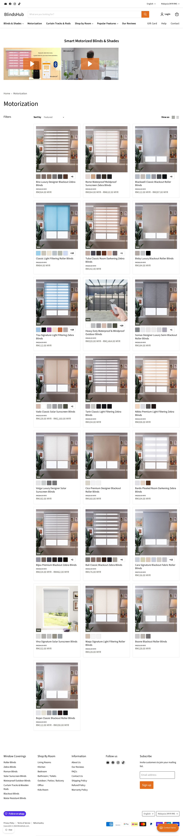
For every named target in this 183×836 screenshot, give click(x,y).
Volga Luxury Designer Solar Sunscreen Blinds (51, 490)
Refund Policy (78, 785)
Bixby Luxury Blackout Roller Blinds (154, 258)
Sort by (37, 117)
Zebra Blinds (10, 767)
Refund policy (38, 823)
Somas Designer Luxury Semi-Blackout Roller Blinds (156, 336)
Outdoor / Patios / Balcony (51, 780)
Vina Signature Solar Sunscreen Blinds (56, 641)
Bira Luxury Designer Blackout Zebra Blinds (55, 183)
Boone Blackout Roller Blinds (151, 641)
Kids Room (43, 790)
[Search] (145, 14)
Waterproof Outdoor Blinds (17, 780)
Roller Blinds (10, 762)
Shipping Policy (79, 780)
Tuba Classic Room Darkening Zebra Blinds (104, 260)
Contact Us (77, 776)
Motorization (34, 23)
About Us (76, 762)
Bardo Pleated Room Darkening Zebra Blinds (155, 490)
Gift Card (152, 23)
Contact (175, 23)
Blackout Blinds (11, 793)
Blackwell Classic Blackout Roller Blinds (153, 183)
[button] (32, 64)
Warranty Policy (80, 790)
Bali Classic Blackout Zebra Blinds (103, 565)
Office (40, 785)
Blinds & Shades (13, 23)
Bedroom (42, 771)
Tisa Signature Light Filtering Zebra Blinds (55, 336)
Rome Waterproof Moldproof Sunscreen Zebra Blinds (100, 183)
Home (7, 93)
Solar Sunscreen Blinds (15, 776)
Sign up (146, 785)
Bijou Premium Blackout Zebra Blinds (56, 565)
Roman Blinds (10, 771)
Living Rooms (44, 762)
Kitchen (41, 767)
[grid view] (173, 117)
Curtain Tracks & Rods (58, 23)
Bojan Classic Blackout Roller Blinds (55, 718)
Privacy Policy (9, 823)
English (150, 3)
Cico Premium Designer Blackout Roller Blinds (103, 490)
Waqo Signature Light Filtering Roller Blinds (105, 643)
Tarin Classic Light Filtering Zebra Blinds (103, 413)
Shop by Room (83, 23)
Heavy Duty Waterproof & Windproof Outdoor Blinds (104, 332)
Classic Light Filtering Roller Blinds (54, 258)
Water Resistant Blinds (15, 798)
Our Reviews (129, 23)
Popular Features (107, 23)
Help (163, 23)
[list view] (177, 117)
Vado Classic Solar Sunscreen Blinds (55, 411)
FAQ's (74, 771)
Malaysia (169, 3)
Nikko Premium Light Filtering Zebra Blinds (154, 413)
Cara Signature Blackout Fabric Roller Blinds (155, 566)
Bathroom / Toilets (47, 776)
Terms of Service (23, 823)
